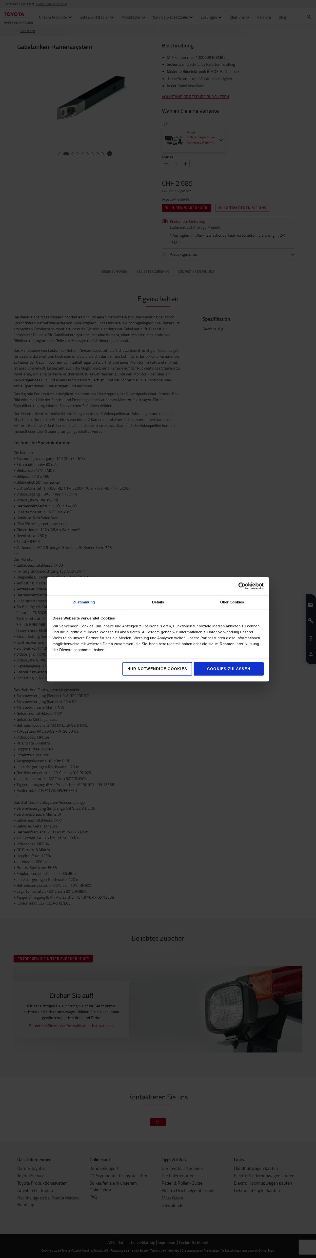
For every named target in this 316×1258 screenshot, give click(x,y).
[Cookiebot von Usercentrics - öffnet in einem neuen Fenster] (242, 586)
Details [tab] (158, 602)
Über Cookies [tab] (232, 602)
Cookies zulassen (228, 668)
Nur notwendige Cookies (157, 668)
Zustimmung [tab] (84, 602)
